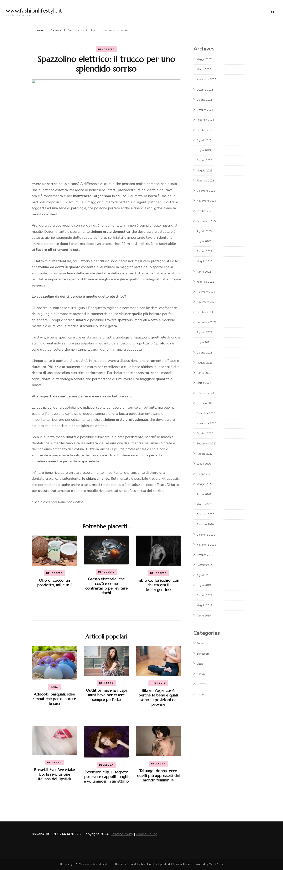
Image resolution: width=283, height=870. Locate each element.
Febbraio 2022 (205, 282)
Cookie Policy (146, 834)
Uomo (200, 694)
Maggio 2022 (204, 261)
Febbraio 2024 (205, 120)
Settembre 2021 (206, 322)
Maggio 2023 (204, 170)
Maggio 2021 (204, 362)
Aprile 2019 (204, 615)
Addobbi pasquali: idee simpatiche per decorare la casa (54, 699)
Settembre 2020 (206, 443)
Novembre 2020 (206, 423)
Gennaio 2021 (205, 403)
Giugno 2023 (204, 160)
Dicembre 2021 (206, 292)
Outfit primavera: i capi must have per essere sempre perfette (106, 695)
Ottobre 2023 (205, 130)
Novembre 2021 (206, 302)
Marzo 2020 (204, 504)
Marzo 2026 (204, 69)
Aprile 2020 (204, 494)
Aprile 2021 (204, 373)
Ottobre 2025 (205, 90)
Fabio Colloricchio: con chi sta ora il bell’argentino (158, 585)
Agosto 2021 (204, 332)
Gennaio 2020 (205, 524)
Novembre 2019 (206, 545)
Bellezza (106, 683)
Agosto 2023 (204, 140)
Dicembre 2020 (206, 413)
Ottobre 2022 (205, 211)
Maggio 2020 (204, 484)
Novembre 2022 (206, 201)
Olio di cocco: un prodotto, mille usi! (54, 582)
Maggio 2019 (204, 605)
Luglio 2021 (204, 342)
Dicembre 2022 (206, 191)
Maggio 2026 (204, 59)
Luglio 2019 (204, 585)
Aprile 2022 (204, 272)
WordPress (216, 864)
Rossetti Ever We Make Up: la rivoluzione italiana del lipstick (54, 774)
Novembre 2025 (206, 79)
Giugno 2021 (204, 352)
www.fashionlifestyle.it (34, 10)
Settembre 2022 (206, 221)
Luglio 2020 (204, 464)
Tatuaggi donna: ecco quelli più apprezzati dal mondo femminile (158, 775)
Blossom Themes (182, 864)
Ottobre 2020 (205, 433)
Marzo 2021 (204, 383)
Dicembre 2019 (206, 535)
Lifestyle (158, 683)
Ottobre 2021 (205, 312)
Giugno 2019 (204, 595)
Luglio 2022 (204, 241)
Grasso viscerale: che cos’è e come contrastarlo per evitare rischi (106, 586)
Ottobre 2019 (205, 555)
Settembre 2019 (206, 565)
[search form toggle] (272, 12)
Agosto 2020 (204, 454)
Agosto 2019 (204, 575)
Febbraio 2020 (205, 514)
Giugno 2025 (204, 100)
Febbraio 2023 (205, 180)
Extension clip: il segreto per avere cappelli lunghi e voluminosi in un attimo (106, 777)
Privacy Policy (122, 834)
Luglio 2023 (204, 150)
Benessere (106, 49)
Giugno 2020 (204, 474)
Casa (54, 687)
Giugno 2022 (204, 251)
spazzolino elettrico (69, 372)
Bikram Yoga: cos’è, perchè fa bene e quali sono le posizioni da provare (158, 697)
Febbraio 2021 (205, 393)
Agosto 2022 (204, 231)
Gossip (201, 674)
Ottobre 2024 (205, 110)
